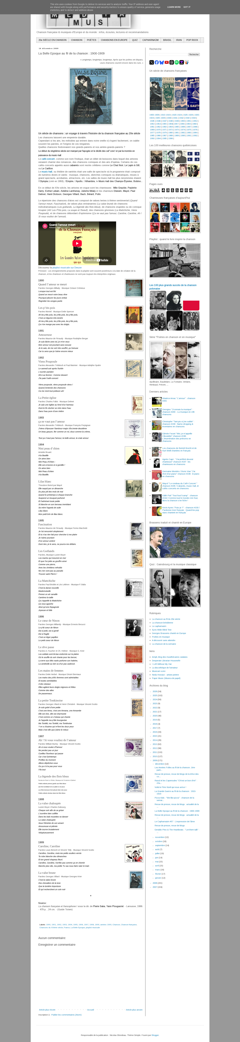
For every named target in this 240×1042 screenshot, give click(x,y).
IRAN (179, 40)
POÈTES (91, 40)
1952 (195, 121)
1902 (59, 925)
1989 (176, 135)
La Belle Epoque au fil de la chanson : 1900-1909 (177, 811)
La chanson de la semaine (164, 644)
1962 (158, 127)
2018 (155, 724)
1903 (64, 925)
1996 (170, 138)
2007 (155, 887)
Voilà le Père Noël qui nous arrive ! (170, 787)
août (157, 849)
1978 (158, 132)
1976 (195, 129)
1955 (164, 124)
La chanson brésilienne (162, 622)
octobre (159, 841)
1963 (164, 127)
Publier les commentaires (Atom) (66, 1015)
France (67, 927)
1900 (48, 925)
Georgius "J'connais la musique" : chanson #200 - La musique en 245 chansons (178, 412)
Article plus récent (47, 1010)
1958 (182, 124)
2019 (155, 720)
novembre (160, 837)
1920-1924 (177, 115)
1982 (183, 132)
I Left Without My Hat (162, 664)
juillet (157, 853)
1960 (194, 124)
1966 (183, 127)
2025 (155, 695)
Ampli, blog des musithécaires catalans (170, 657)
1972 (170, 129)
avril (157, 865)
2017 (155, 728)
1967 (189, 127)
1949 (176, 121)
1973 (176, 129)
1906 (81, 925)
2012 (155, 748)
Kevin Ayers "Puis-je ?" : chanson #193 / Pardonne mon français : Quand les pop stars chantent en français (181, 510)
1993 (152, 138)
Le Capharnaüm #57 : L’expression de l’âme (175, 821)
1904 (70, 925)
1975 (189, 129)
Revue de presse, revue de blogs (170, 825)
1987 (164, 135)
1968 (195, 127)
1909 (97, 925)
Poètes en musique (161, 637)
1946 (158, 121)
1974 (183, 129)
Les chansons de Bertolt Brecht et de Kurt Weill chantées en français (179, 449)
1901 (54, 925)
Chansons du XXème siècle (51, 927)
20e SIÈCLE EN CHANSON (52, 40)
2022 (155, 707)
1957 (176, 124)
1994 (158, 138)
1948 (170, 121)
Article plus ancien (134, 1010)
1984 (195, 132)
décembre (160, 764)
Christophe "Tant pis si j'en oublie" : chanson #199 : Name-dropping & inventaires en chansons (178, 424)
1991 (189, 135)
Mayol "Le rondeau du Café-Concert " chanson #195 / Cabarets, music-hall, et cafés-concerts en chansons (180, 486)
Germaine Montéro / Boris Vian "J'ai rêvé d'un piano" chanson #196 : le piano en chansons (180, 473)
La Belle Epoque (78, 927)
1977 (152, 132)
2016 (155, 732)
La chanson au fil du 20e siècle (166, 619)
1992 (195, 135)
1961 (152, 127)
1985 (152, 135)
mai (157, 861)
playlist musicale (93, 927)
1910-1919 (165, 115)
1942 (181, 118)
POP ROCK (192, 40)
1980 (170, 132)
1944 (193, 118)
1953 (152, 124)
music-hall (47, 171)
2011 (155, 752)
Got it (187, 7)
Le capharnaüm (159, 626)
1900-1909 (154, 115)
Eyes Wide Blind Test (161, 630)
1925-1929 (188, 115)
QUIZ (135, 40)
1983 (189, 132)
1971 (164, 129)
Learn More (174, 7)
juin (157, 857)
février (158, 874)
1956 (170, 124)
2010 (155, 756)
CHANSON (76, 40)
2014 (155, 740)
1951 (189, 121)
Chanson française (129, 925)
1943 (187, 118)
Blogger (155, 1035)
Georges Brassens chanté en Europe (169, 633)
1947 (164, 121)
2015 (155, 736)
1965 (176, 127)
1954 (158, 124)
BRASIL (167, 40)
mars (157, 869)
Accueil (90, 1010)
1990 (183, 135)
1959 (188, 124)
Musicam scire (158, 671)
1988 (170, 135)
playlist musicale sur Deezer (67, 267)
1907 (86, 925)
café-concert (48, 159)
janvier (158, 878)
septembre (160, 845)
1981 (176, 132)
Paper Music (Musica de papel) (166, 678)
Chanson (116, 925)
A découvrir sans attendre (163, 640)
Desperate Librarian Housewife (166, 660)
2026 (155, 691)
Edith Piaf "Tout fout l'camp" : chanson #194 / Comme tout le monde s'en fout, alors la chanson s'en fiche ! (180, 498)
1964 (170, 127)
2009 (155, 760)
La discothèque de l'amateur (165, 667)
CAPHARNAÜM (150, 40)
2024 (155, 699)
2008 (155, 883)
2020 (155, 715)
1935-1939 (160, 118)
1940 (169, 118)
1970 (158, 129)
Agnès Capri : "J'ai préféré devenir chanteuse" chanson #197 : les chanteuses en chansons (177, 461)
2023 (155, 703)
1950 (183, 121)
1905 (75, 925)
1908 (91, 925)
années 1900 (106, 925)
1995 (164, 138)
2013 (155, 744)
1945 (152, 121)
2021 (155, 711)
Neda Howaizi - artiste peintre (165, 675)
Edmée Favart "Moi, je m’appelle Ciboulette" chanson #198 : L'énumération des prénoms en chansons (177, 437)
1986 (158, 135)
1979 (164, 132)
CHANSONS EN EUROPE (114, 40)
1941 (175, 118)
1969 (152, 129)
